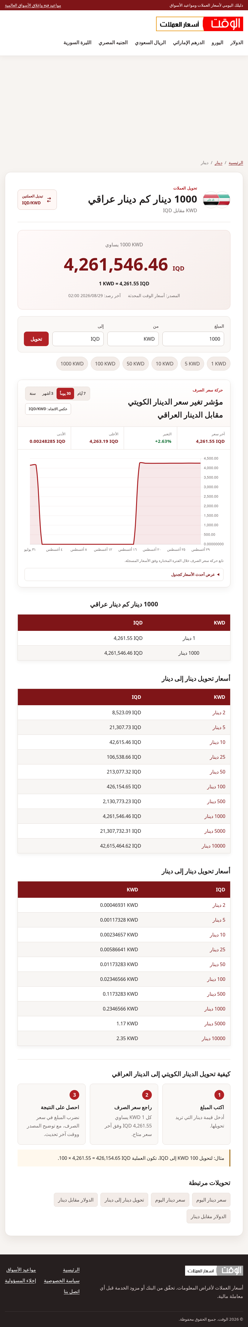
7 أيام (81, 393)
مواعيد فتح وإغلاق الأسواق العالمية (33, 5)
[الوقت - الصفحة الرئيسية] (199, 24)
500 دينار (216, 801)
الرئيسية (236, 162)
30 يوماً (65, 393)
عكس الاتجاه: (48, 408)
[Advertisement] (124, 101)
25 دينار (217, 757)
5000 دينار (214, 831)
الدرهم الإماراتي (188, 42)
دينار (218, 162)
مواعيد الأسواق (21, 1269)
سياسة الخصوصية (62, 1280)
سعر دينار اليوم (211, 1199)
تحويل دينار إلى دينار (124, 1199)
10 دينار (217, 742)
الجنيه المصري (113, 42)
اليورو (217, 42)
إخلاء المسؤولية (20, 1280)
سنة (33, 393)
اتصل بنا (72, 1291)
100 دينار (216, 786)
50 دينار (217, 771)
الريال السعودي (150, 42)
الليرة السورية (77, 42)
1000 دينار (214, 816)
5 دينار (219, 727)
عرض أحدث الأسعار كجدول (193, 574)
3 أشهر (47, 393)
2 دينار (219, 712)
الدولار (236, 42)
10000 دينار (213, 845)
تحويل (36, 339)
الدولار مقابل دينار (75, 1199)
